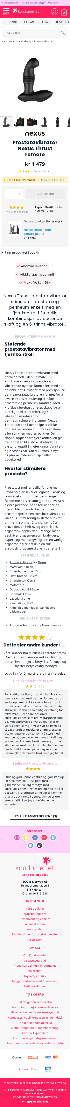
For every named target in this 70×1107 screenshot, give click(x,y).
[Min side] (54, 11)
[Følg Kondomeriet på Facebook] (35, 840)
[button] (3, 81)
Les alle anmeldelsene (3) (35, 816)
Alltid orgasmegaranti (36, 274)
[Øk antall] (20, 194)
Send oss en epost (35, 874)
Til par (45, 22)
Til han (29, 22)
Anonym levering (33, 266)
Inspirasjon (35, 939)
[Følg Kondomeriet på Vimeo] (53, 840)
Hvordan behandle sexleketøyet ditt (35, 1012)
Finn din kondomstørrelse (35, 1023)
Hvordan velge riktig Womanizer (35, 1038)
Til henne (10, 22)
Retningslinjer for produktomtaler (35, 934)
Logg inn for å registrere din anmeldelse (35, 673)
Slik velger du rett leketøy (35, 1002)
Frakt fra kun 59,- (36, 282)
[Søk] (63, 33)
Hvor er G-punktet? (35, 1033)
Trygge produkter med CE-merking (35, 981)
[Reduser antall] (8, 194)
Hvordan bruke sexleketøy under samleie (35, 1043)
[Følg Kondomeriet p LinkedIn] (30, 848)
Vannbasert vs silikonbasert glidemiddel (35, 1017)
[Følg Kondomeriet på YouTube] (44, 840)
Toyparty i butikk (35, 976)
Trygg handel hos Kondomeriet (35, 965)
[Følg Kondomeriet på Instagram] (16, 840)
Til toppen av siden (35, 1102)
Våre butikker (35, 908)
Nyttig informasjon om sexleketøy (35, 1007)
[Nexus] (35, 137)
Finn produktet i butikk (22, 252)
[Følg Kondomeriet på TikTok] (39, 848)
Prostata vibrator (21, 562)
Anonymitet (53, 3)
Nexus (42, 562)
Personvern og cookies (34, 919)
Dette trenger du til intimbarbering (35, 1028)
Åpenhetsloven (35, 924)
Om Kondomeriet (34, 955)
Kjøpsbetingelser (35, 914)
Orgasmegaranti (35, 960)
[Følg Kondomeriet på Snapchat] (25, 840)
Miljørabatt (35, 971)
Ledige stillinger (35, 986)
